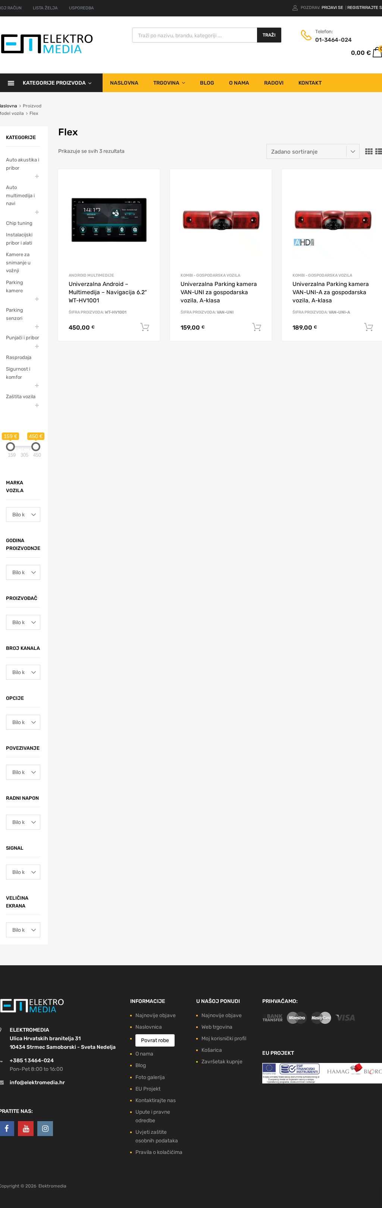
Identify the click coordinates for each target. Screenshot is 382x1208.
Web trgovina (216, 1027)
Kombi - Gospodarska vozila (210, 275)
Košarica (211, 1050)
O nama (239, 83)
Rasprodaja (18, 357)
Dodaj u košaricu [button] (144, 327)
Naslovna (124, 83)
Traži (269, 35)
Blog (207, 83)
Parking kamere (14, 286)
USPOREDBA (81, 8)
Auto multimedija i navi (20, 195)
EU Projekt (147, 1089)
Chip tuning (19, 223)
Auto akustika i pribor (22, 164)
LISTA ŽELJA (45, 8)
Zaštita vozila (20, 396)
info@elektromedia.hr (37, 1082)
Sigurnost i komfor (18, 373)
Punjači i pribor (22, 337)
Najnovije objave (155, 1015)
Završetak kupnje (221, 1061)
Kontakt (310, 83)
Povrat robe (155, 1040)
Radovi (274, 83)
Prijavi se (333, 7)
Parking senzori (14, 314)
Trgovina (166, 83)
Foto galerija (150, 1077)
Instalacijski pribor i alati (19, 239)
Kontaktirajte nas (155, 1100)
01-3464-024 (333, 40)
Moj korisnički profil (223, 1038)
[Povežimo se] (26, 1128)
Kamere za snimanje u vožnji (18, 262)
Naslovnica (148, 1027)
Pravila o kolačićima (158, 1152)
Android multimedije (91, 275)
